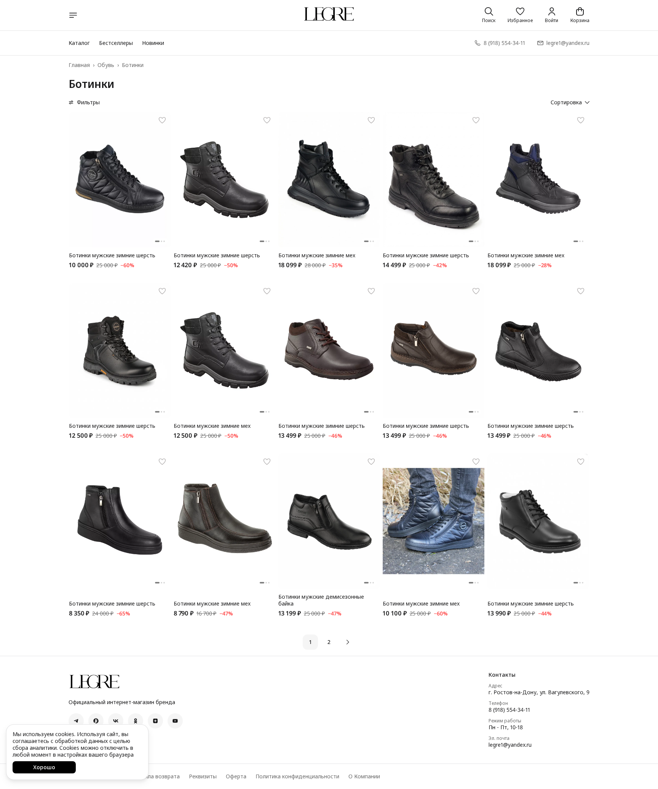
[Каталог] (73, 15)
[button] (520, 15)
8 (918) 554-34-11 (509, 709)
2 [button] (329, 642)
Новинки (153, 42)
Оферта (236, 776)
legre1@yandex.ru (510, 744)
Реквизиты (203, 776)
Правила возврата (156, 776)
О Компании (364, 776)
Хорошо (44, 767)
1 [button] (310, 642)
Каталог (79, 42)
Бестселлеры (116, 42)
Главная (79, 65)
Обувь (105, 65)
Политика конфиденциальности (297, 776)
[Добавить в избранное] (162, 120)
